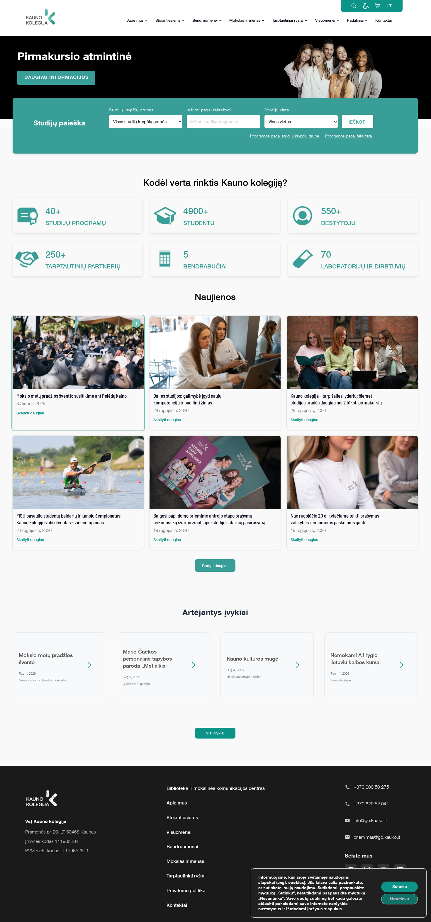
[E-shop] (377, 6)
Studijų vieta (276, 109)
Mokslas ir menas (244, 20)
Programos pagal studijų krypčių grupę (284, 135)
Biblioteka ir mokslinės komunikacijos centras (216, 788)
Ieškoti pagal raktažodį (209, 109)
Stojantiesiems (168, 20)
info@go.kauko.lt (370, 820)
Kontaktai (383, 20)
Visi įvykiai (215, 733)
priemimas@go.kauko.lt (377, 837)
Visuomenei (325, 20)
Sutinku (399, 886)
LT (389, 5)
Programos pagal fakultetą (348, 135)
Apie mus (135, 20)
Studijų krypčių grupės (131, 109)
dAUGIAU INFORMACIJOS (56, 77)
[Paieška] (354, 6)
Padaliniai (355, 20)
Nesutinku (399, 899)
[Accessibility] (365, 5)
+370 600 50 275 (371, 787)
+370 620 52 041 (371, 803)
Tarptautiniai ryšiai (287, 20)
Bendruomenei (205, 20)
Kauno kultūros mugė (252, 658)
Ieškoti (357, 121)
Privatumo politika (186, 890)
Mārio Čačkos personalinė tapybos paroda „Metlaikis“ (147, 658)
